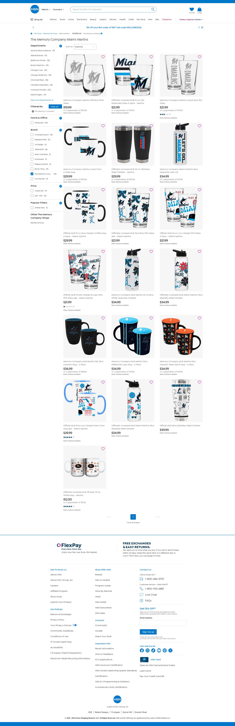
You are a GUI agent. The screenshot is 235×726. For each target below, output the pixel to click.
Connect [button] (58, 9)
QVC (90, 712)
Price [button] (33, 185)
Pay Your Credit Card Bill (152, 676)
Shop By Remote (103, 591)
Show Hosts (56, 596)
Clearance (166, 19)
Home (71, 19)
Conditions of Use (59, 636)
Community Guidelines (61, 631)
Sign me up (148, 632)
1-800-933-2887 (154, 588)
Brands (98, 574)
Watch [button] (45, 9)
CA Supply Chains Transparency (66, 653)
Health (122, 19)
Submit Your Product (60, 602)
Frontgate (115, 712)
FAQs (148, 600)
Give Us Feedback (104, 654)
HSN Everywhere (103, 607)
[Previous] (33, 27)
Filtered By (44, 106)
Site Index (100, 613)
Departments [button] (38, 45)
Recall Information (104, 648)
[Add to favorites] (103, 57)
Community (101, 625)
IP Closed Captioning (60, 642)
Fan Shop (141, 19)
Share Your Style (103, 636)
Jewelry (102, 19)
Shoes (62, 19)
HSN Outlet (100, 602)
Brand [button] (34, 129)
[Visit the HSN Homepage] (34, 13)
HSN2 (98, 596)
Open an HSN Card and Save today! (157, 665)
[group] (84, 108)
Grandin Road (141, 712)
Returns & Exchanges (60, 614)
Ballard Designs (102, 712)
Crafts (131, 19)
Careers (54, 585)
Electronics (82, 19)
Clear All (54, 107)
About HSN (55, 574)
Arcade (99, 631)
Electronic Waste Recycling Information (70, 658)
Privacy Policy (57, 620)
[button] (174, 10)
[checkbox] (46, 123)
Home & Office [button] (39, 117)
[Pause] (202, 27)
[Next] (199, 27)
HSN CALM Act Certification (109, 665)
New (150, 19)
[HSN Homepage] (31, 33)
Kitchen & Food (37, 223)
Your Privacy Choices (61, 625)
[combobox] (112, 9)
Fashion (53, 19)
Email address (146, 618)
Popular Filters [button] (39, 202)
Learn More (145, 671)
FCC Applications (103, 659)
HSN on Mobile (102, 580)
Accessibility (56, 647)
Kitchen (113, 19)
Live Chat (151, 594)
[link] (199, 10)
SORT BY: (70, 47)
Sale (157, 19)
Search (152, 9)
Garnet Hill (127, 712)
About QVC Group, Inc (61, 580)
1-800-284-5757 (154, 578)
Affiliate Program (59, 591)
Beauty (93, 19)
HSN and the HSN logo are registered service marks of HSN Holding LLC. (117, 718)
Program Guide (103, 585)
